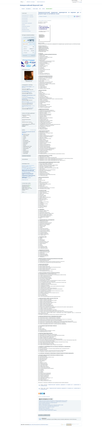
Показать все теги (25, 179)
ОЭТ (30, 171)
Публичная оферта (44, 424)
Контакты (39, 424)
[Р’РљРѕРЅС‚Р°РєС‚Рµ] (40, 393)
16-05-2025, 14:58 (32, 91)
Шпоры (24, 177)
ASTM (23, 165)
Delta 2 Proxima (29, 165)
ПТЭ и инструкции (27, 172)
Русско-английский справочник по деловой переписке (48, 402)
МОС (28, 169)
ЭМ (27, 177)
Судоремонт (25, 175)
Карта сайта (31, 424)
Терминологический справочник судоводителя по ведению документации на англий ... (53, 400)
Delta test (32, 165)
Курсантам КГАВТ (25, 18)
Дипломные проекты (25, 29)
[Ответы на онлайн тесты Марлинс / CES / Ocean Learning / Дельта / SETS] (28, 67)
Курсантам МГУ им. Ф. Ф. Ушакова (27, 15)
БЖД (33, 167)
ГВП (34, 167)
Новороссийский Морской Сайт (31, 5)
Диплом (28, 88)
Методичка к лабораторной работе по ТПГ (46, 409)
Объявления (29, 92)
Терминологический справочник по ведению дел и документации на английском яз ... (53, 401)
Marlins (27, 166)
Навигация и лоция (26, 171)
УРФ (31, 176)
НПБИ (23, 171)
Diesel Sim (24, 166)
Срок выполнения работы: (26, 119)
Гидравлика (25, 168)
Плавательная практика (27, 173)
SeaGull (30, 166)
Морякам (41, 16)
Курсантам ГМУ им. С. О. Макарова (27, 16)
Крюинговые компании (26, 26)
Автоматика (24, 167)
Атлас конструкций (29, 167)
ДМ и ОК (28, 168)
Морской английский (47, 396)
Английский (45, 16)
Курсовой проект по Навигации (44, 408)
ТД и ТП (24, 176)
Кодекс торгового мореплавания (44, 403)
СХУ (25, 174)
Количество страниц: (25, 117)
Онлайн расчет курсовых (26, 31)
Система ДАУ (28, 174)
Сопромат (31, 174)
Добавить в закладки (31, 1)
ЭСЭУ (30, 177)
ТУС (30, 176)
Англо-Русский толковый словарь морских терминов (47, 410)
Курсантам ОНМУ (25, 21)
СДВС (23, 174)
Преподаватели (30, 103)
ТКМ (26, 176)
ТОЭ (28, 176)
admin (42, 20)
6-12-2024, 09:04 (25, 96)
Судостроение (31, 175)
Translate (80, 2)
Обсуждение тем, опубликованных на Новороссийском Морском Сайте (28, 98)
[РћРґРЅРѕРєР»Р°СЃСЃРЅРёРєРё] (39, 393)
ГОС (22, 168)
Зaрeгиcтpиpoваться (41, 1)
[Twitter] (42, 393)
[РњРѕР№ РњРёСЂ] (44, 393)
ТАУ (22, 176)
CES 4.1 (25, 165)
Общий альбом (30, 80)
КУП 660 (26, 169)
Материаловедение (32, 169)
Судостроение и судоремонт (27, 23)
